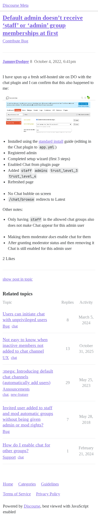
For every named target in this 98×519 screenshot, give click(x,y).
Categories (27, 484)
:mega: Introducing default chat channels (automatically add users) (28, 376)
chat (15, 326)
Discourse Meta (15, 5)
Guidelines (50, 484)
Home (8, 484)
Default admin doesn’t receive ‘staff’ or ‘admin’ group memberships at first (43, 25)
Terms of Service (17, 494)
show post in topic (18, 279)
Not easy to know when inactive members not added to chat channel (25, 345)
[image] (49, 114)
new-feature (19, 395)
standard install (51, 141)
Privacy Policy (48, 494)
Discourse (32, 506)
